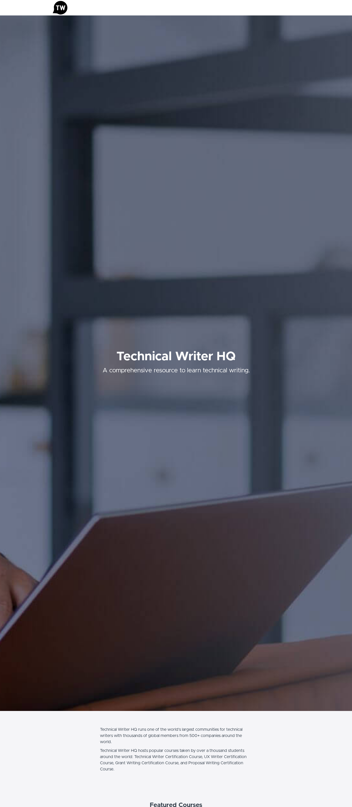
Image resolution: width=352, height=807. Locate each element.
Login (278, 8)
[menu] (285, 7)
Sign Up (293, 8)
